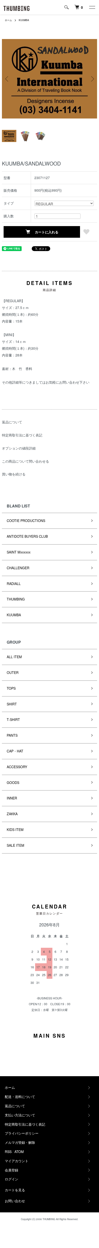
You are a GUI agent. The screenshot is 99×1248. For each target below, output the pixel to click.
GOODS (13, 782)
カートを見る (15, 1189)
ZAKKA (12, 813)
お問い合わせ (15, 1200)
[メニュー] (92, 7)
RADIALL (14, 583)
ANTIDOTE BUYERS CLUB (27, 536)
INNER (12, 798)
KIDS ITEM (15, 829)
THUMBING (16, 599)
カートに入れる (46, 231)
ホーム (8, 20)
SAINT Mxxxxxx (19, 552)
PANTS (12, 735)
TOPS (11, 688)
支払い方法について (20, 1115)
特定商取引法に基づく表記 (22, 435)
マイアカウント (16, 1160)
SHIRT (12, 704)
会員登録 (11, 1170)
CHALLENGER (18, 567)
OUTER (13, 672)
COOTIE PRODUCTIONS (26, 520)
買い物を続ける (13, 474)
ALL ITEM (14, 656)
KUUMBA (24, 20)
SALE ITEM (15, 845)
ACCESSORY (17, 766)
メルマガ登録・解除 (20, 1142)
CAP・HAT (15, 751)
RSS (8, 1151)
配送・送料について (20, 1096)
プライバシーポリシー (21, 1133)
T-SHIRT (13, 719)
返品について (12, 421)
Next (91, 78)
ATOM (19, 1151)
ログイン (11, 1179)
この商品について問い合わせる (25, 461)
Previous (7, 78)
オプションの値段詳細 (19, 448)
